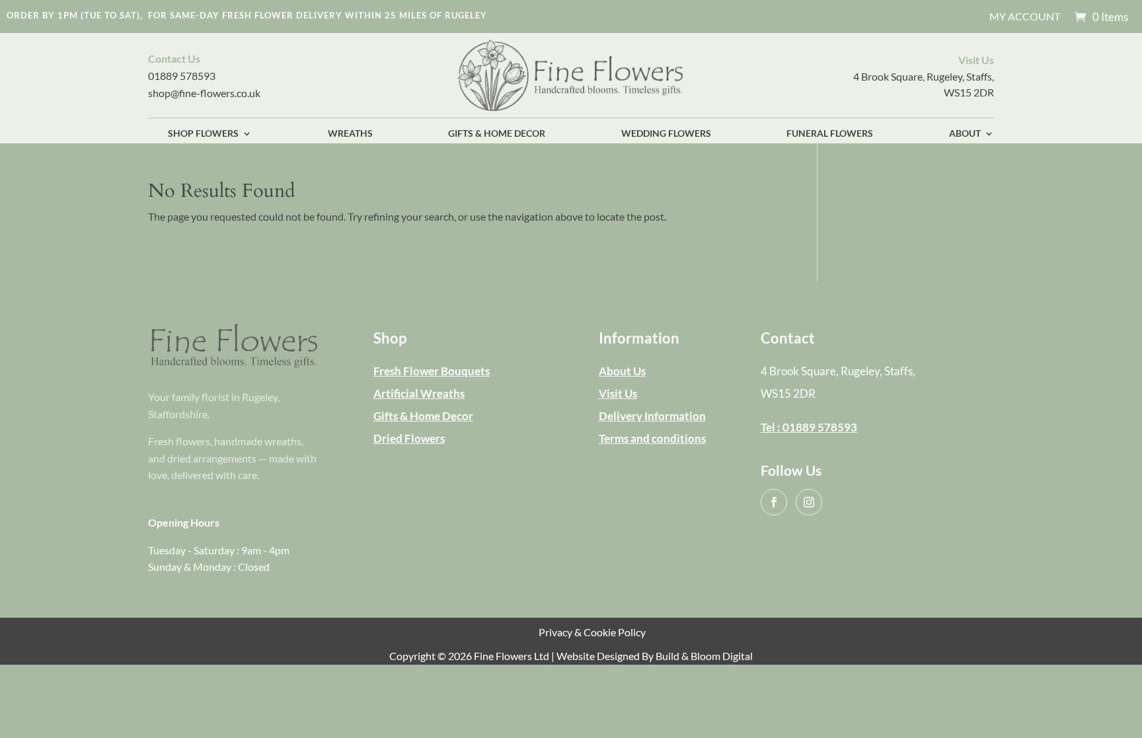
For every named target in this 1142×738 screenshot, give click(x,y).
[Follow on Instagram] (809, 502)
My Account (1024, 17)
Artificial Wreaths (419, 393)
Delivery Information (652, 416)
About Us (622, 371)
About (965, 134)
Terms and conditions (652, 438)
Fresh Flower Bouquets (431, 371)
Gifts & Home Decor (496, 134)
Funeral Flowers (829, 134)
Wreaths (350, 134)
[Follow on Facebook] (774, 502)
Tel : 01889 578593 (809, 427)
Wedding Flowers (666, 134)
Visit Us (618, 393)
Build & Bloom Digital (704, 655)
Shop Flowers (203, 134)
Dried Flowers (409, 438)
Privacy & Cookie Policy (592, 632)
